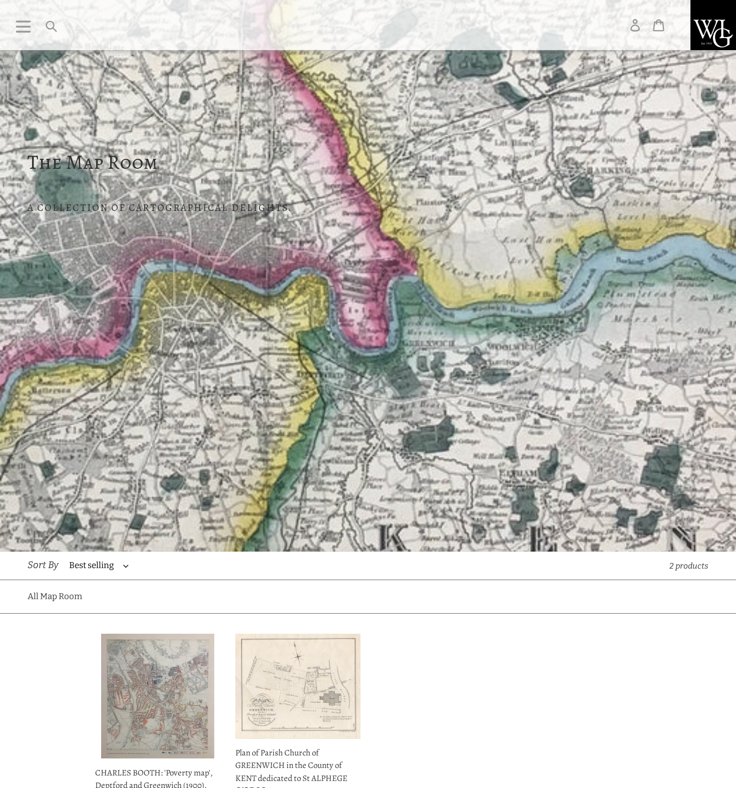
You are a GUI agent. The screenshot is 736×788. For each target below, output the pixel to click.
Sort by (43, 565)
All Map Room (55, 596)
